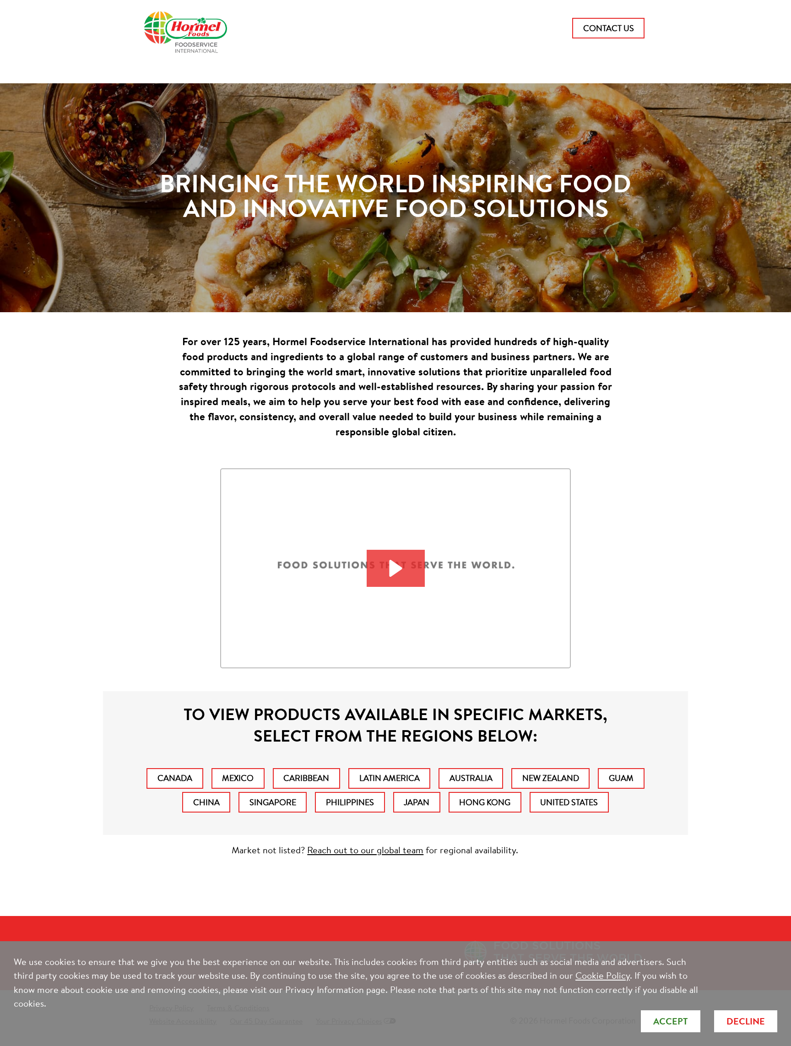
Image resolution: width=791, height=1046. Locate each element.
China (206, 802)
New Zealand (550, 778)
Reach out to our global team (365, 849)
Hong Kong (484, 802)
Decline (745, 1021)
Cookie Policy (602, 975)
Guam (621, 778)
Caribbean (306, 778)
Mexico (238, 778)
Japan (416, 802)
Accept (670, 1021)
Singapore (272, 802)
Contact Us (608, 28)
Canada (174, 778)
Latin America (389, 778)
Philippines (350, 802)
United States (569, 802)
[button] (396, 568)
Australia (471, 778)
